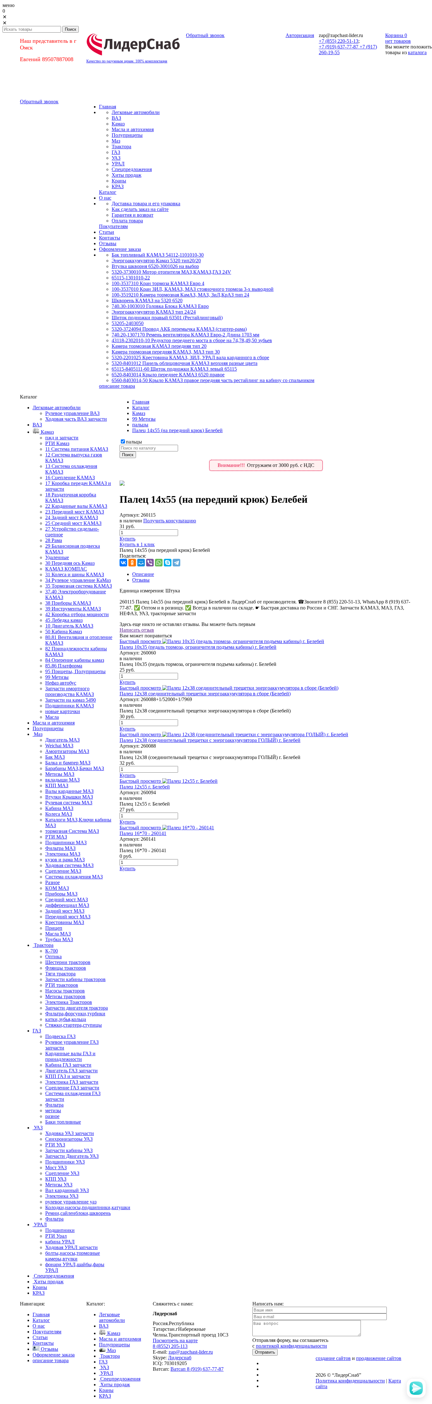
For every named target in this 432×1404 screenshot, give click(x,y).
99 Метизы (144, 419)
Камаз (138, 413)
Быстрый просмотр (140, 641)
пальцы (140, 424)
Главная (140, 402)
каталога (417, 52)
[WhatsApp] (159, 562)
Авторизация (300, 35)
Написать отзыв (137, 630)
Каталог (141, 407)
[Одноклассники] (132, 562)
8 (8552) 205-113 (170, 1346)
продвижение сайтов (378, 1358)
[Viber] (150, 562)
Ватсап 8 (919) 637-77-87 (197, 1369)
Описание (143, 574)
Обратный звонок (205, 35)
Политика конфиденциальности (350, 1380)
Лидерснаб (179, 1357)
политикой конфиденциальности (291, 1346)
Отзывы (141, 580)
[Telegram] (176, 562)
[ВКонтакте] (123, 562)
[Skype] (167, 562)
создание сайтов (333, 1358)
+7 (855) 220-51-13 (338, 41)
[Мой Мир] (141, 562)
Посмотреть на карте (175, 1340)
